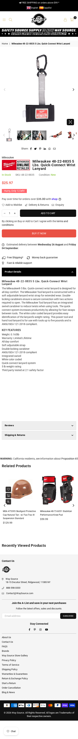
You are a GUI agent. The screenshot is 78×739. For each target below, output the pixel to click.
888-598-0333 (13, 587)
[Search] (10, 19)
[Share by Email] (54, 149)
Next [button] (73, 89)
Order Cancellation (11, 687)
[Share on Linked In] (45, 149)
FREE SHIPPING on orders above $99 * (40, 2)
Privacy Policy (9, 660)
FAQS (4, 646)
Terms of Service (10, 664)
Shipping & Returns (15, 435)
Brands (5, 651)
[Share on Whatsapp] (49, 149)
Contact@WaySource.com (19, 593)
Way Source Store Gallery (15, 655)
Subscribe (68, 616)
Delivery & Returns (38, 204)
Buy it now (39, 233)
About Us (6, 637)
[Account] (65, 19)
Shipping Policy (9, 669)
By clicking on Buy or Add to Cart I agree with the (35, 223)
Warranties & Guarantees (15, 674)
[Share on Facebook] (31, 149)
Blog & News (8, 692)
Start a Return (9, 683)
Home (5, 43)
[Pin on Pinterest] (40, 149)
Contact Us (7, 642)
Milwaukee (8, 157)
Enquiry (59, 204)
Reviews (9, 425)
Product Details (13, 271)
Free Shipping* (15, 257)
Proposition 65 (69, 458)
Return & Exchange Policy (15, 678)
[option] (39, 89)
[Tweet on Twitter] (35, 149)
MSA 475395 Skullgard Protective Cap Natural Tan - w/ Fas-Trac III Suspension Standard (19, 515)
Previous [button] (4, 89)
